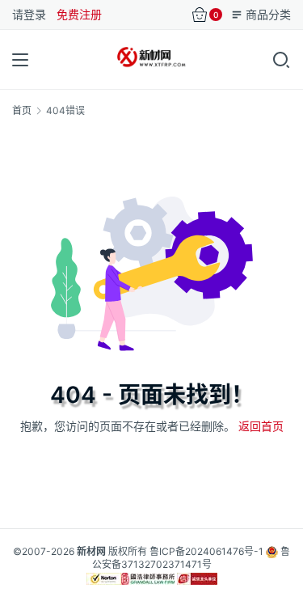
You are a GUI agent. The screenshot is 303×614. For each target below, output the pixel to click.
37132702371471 (161, 564)
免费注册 (79, 14)
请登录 (29, 14)
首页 (22, 110)
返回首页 (261, 426)
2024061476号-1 (224, 551)
